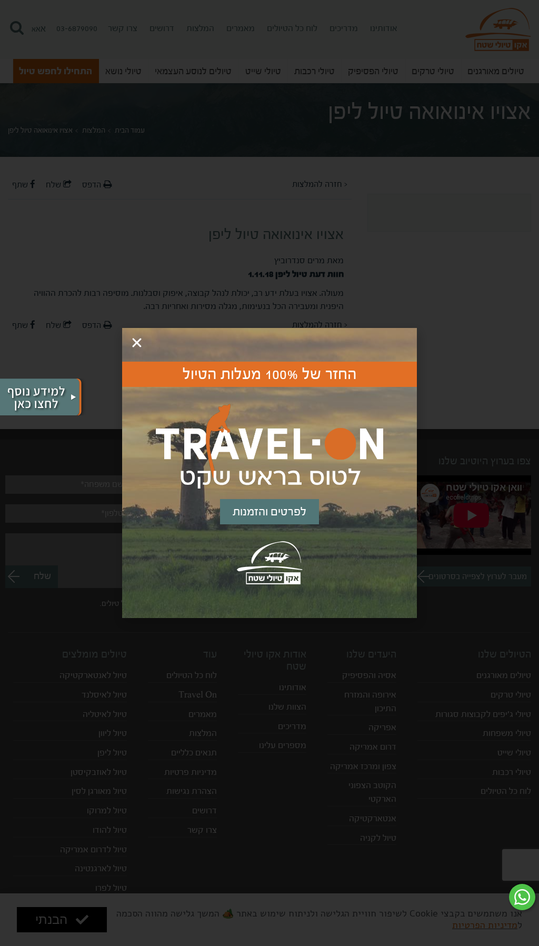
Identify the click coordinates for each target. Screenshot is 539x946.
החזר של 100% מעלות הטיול (270, 374)
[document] (269, 473)
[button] (137, 342)
